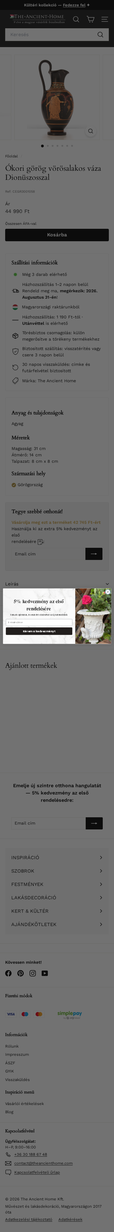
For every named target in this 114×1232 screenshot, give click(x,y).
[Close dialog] (107, 591)
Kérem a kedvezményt (39, 631)
